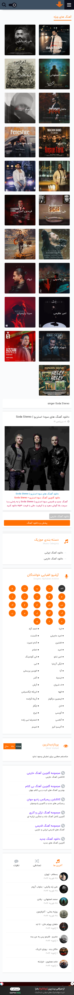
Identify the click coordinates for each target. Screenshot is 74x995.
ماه (12, 746)
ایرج (35, 713)
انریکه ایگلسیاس (29, 692)
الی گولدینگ (31, 657)
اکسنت (33, 636)
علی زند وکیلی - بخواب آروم (44, 887)
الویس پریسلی (30, 671)
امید (60, 650)
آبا (61, 671)
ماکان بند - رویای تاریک (47, 949)
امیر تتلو (58, 657)
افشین (58, 643)
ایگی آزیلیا (57, 664)
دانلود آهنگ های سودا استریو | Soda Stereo (42, 417)
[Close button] (72, 983)
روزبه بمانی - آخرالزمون (47, 912)
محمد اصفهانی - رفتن (47, 899)
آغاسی (58, 720)
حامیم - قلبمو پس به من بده (44, 937)
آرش (35, 685)
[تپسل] (1, 983)
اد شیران (58, 685)
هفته (18, 746)
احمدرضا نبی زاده (29, 720)
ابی (35, 664)
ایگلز (35, 706)
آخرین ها (57, 865)
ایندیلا (59, 678)
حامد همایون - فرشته (48, 962)
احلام (34, 650)
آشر (35, 678)
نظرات (16, 865)
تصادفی (37, 865)
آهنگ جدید (62, 501)
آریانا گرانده (31, 699)
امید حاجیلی (56, 636)
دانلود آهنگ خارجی (53, 559)
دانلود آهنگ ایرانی (54, 553)
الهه (60, 692)
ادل (60, 706)
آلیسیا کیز (57, 727)
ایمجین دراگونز (55, 699)
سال (6, 746)
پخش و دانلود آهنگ (37, 523)
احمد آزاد (33, 629)
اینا (60, 629)
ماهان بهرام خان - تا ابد (47, 924)
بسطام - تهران (51, 874)
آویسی (58, 713)
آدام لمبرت (32, 643)
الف (62, 588)
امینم (34, 727)
